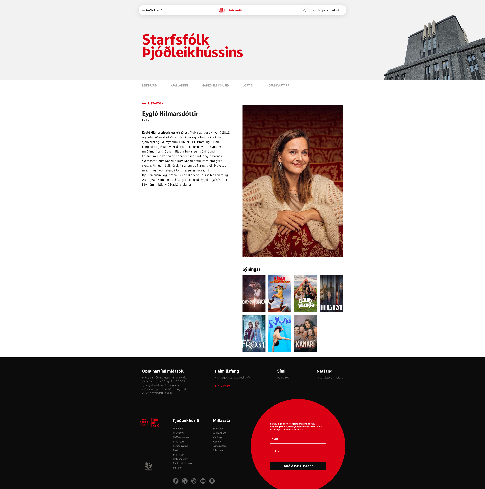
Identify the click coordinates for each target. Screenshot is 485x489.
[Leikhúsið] (222, 10)
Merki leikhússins (182, 463)
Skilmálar (218, 428)
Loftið (248, 85)
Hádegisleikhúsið (215, 85)
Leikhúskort (219, 432)
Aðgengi (217, 441)
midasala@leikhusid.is (330, 377)
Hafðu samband (181, 437)
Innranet (177, 467)
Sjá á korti (223, 386)
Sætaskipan (219, 445)
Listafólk (156, 103)
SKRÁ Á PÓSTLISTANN (298, 466)
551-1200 (283, 377)
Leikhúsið (149, 85)
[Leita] (304, 10)
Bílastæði (218, 450)
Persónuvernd (180, 445)
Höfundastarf (277, 85)
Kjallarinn (179, 85)
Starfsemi (178, 432)
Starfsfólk (178, 454)
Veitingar (218, 437)
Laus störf (178, 441)
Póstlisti (177, 450)
